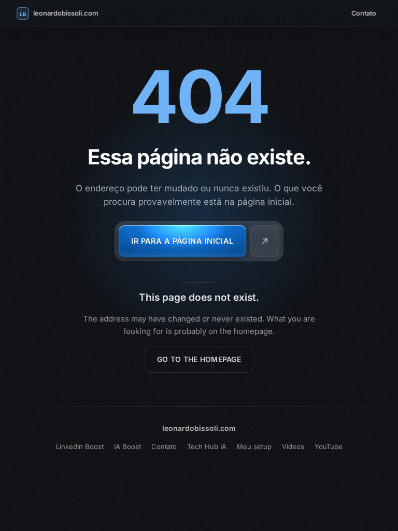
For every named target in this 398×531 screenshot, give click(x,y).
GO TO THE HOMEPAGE (199, 359)
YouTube (329, 446)
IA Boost (127, 446)
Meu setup (254, 446)
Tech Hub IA (206, 446)
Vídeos (293, 446)
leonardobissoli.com (199, 428)
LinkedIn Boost (80, 446)
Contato (363, 13)
